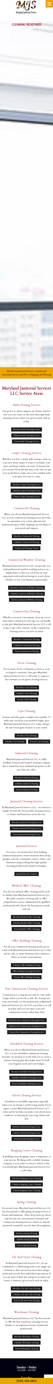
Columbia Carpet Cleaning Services (26, 490)
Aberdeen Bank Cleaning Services (26, 429)
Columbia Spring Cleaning (26, 1239)
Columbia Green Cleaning (26, 693)
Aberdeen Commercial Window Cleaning (26, 587)
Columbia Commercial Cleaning (26, 542)
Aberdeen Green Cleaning (26, 687)
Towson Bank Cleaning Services (26, 441)
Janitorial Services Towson (26, 874)
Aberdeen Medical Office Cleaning (26, 917)
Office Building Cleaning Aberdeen (26, 971)
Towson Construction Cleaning (26, 651)
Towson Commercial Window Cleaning (26, 599)
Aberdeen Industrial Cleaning (26, 777)
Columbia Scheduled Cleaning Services (26, 1077)
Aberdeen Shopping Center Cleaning (26, 1178)
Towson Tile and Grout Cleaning (26, 1300)
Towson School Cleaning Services (27, 1139)
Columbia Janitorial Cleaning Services (26, 828)
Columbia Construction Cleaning (26, 645)
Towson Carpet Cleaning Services (26, 496)
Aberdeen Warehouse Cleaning (26, 1336)
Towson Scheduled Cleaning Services (26, 1083)
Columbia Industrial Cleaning (26, 783)
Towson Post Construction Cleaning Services (26, 1032)
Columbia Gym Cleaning (14, 741)
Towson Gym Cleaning (39, 741)
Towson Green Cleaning (26, 699)
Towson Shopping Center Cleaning (26, 1190)
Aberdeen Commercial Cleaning (26, 536)
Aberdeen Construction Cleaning (26, 639)
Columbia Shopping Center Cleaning (26, 1184)
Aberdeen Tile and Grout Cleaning (26, 1288)
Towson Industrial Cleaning (26, 789)
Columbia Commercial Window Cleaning (26, 593)
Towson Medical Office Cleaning (26, 929)
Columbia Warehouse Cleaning (26, 1342)
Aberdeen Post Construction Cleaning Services (26, 1020)
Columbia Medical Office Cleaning (26, 923)
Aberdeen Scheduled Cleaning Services (26, 1071)
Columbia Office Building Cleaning (26, 965)
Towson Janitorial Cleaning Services (26, 834)
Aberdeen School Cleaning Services (26, 1127)
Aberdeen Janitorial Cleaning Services (26, 822)
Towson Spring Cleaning (26, 1245)
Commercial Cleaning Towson (26, 548)
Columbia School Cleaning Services (26, 1133)
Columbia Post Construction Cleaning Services (26, 1026)
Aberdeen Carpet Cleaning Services (26, 484)
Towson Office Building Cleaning (27, 977)
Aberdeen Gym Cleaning (27, 735)
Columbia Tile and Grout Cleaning (26, 1294)
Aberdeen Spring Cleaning (26, 1233)
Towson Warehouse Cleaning (26, 1348)
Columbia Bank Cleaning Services (26, 435)
